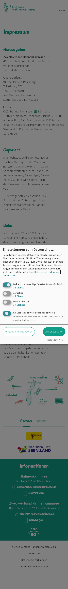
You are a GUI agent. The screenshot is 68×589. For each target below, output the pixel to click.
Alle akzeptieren (54, 331)
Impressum (9, 275)
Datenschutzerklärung (47, 272)
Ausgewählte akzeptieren (18, 331)
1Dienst (18, 287)
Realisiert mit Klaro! (55, 340)
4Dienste (19, 304)
